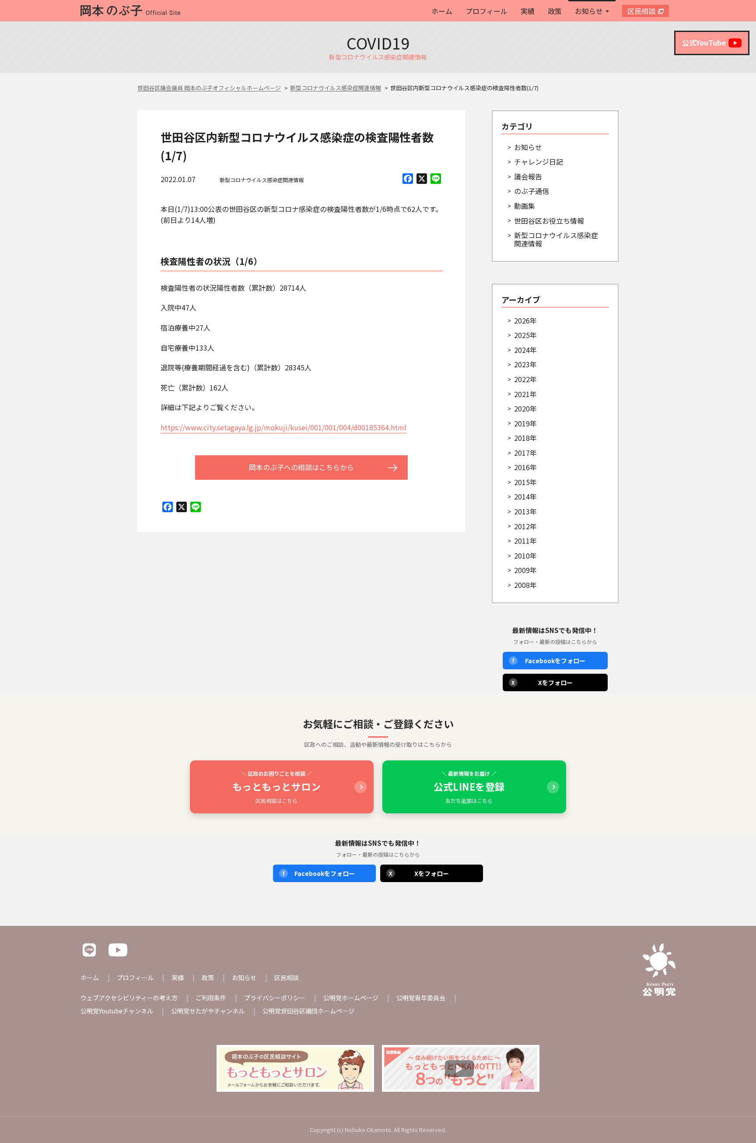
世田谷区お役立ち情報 (549, 220)
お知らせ (589, 11)
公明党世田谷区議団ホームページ (308, 1010)
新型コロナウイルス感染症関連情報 (262, 179)
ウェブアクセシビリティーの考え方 (129, 997)
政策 (555, 11)
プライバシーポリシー (274, 997)
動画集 (524, 205)
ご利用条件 (211, 997)
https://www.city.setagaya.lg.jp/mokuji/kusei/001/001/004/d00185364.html (283, 427)
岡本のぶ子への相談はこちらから (301, 467)
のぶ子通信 (531, 191)
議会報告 (528, 176)
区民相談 (641, 11)
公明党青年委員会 (420, 997)
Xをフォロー (542, 682)
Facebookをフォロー (548, 660)
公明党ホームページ (350, 997)
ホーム (441, 11)
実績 (528, 11)
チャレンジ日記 (538, 161)
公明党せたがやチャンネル (208, 1010)
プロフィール (487, 11)
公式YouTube (704, 42)
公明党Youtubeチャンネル (116, 1010)
